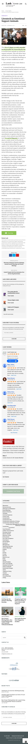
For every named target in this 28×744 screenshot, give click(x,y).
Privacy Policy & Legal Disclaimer (14, 738)
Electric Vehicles (7, 533)
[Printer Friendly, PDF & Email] (9, 232)
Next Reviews (14, 432)
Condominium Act (7, 519)
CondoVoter (6, 526)
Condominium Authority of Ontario (11, 521)
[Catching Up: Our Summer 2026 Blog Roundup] (7, 591)
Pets (4, 551)
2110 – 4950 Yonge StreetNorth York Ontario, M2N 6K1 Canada (8, 649)
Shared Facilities (7, 561)
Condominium (6, 518)
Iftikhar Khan (10, 392)
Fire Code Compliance (8, 538)
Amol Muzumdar (11, 405)
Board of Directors (7, 511)
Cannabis (5, 513)
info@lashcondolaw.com (18, 735)
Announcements (7, 507)
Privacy (4, 552)
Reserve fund (6, 557)
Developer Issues (7, 532)
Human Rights (5, 15)
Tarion (4, 569)
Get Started (6, 477)
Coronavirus (12, 527)
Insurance (5, 543)
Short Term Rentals (7, 563)
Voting (4, 577)
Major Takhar (10, 364)
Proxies (4, 554)
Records (5, 555)
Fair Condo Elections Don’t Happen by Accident (20, 620)
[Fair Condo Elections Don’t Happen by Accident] (20, 611)
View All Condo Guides (8, 314)
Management (6, 544)
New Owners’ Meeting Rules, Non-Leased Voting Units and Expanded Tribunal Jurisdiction (7, 621)
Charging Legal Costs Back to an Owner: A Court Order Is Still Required (20, 601)
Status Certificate (7, 566)
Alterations (5, 505)
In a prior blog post (11, 138)
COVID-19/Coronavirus (8, 530)
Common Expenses (7, 515)
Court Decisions (6, 529)
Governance (6, 540)
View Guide (11, 296)
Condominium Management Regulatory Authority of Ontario (15, 525)
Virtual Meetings (7, 576)
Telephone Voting (7, 571)
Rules (4, 558)
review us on (11, 361)
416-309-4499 (7, 735)
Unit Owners (6, 574)
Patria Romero (11, 378)
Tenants (5, 572)
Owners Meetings (7, 547)
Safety (4, 560)
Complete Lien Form (13, 491)
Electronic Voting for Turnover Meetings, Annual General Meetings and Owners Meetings (14, 264)
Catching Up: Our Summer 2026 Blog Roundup (7, 600)
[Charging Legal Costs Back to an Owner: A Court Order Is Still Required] (20, 591)
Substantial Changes (8, 568)
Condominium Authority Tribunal (11, 522)
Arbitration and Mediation (9, 508)
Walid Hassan (11, 419)
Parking (4, 549)
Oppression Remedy (8, 546)
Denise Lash (4, 25)
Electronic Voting (7, 535)
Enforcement (6, 536)
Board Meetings (6, 510)
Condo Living (6, 516)
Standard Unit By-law (8, 565)
